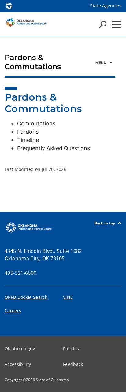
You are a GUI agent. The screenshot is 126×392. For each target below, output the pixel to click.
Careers (13, 310)
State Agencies (105, 6)
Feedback (73, 364)
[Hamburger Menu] (116, 24)
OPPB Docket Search (26, 297)
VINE (68, 297)
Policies (71, 348)
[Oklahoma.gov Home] (9, 5)
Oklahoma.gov (20, 348)
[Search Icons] (103, 24)
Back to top (105, 223)
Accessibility (18, 364)
